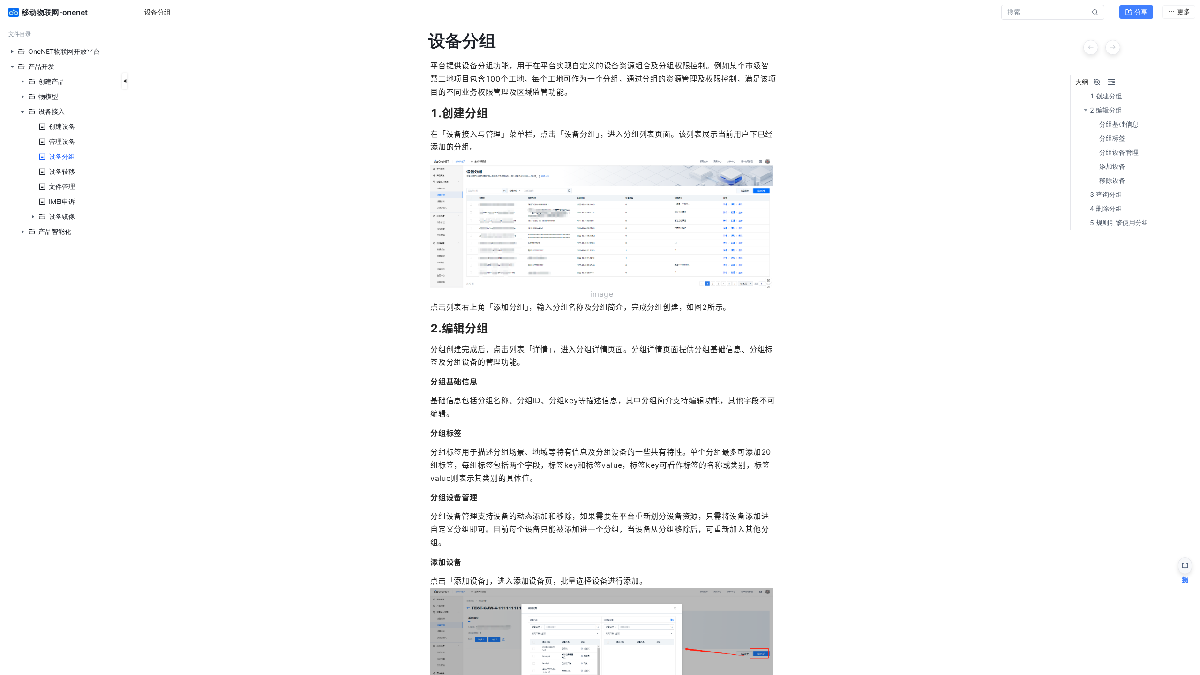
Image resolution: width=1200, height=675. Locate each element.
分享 (1141, 12)
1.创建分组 (1106, 96)
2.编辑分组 (1106, 110)
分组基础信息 (1119, 124)
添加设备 (1112, 166)
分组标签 (1112, 138)
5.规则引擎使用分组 (1119, 222)
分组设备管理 (1119, 152)
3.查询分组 (1106, 194)
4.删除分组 (1106, 208)
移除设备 (1112, 180)
